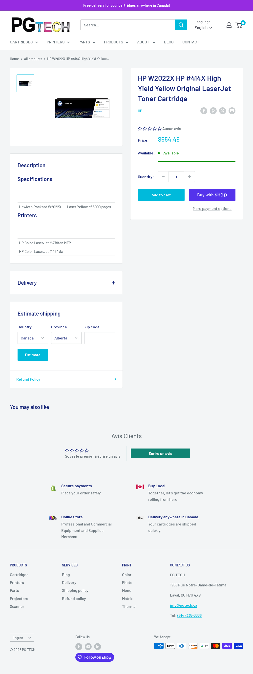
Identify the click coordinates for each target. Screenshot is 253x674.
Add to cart (161, 194)
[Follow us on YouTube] (88, 646)
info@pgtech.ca (183, 605)
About (143, 41)
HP (140, 111)
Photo (127, 582)
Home (14, 59)
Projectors (19, 598)
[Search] (181, 24)
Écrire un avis (160, 453)
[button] (150, 128)
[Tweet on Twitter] (222, 110)
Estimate (33, 354)
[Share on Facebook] (203, 110)
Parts (84, 41)
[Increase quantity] (189, 176)
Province (59, 326)
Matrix (127, 598)
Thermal (129, 606)
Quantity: (146, 176)
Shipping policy (75, 590)
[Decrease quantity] (163, 176)
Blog (169, 41)
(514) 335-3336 (189, 615)
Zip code (92, 326)
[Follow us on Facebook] (78, 646)
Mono (126, 590)
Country (25, 326)
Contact (190, 41)
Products (113, 41)
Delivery (69, 582)
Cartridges (21, 41)
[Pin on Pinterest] (213, 110)
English (18, 638)
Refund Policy (28, 379)
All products (33, 59)
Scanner (17, 606)
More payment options (212, 208)
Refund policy (74, 598)
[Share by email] (232, 110)
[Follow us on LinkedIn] (97, 646)
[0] (239, 25)
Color (126, 574)
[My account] (229, 25)
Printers (55, 41)
